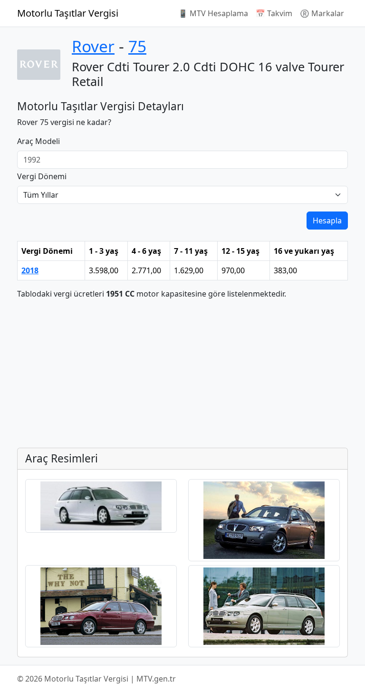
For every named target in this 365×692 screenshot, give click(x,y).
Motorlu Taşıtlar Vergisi (67, 13)
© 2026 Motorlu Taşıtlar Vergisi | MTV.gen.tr (96, 678)
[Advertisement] (182, 373)
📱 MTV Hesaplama (213, 13)
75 (137, 46)
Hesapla (327, 220)
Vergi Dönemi (42, 176)
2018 (29, 270)
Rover (93, 46)
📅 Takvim (274, 13)
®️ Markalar (322, 13)
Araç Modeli (38, 141)
